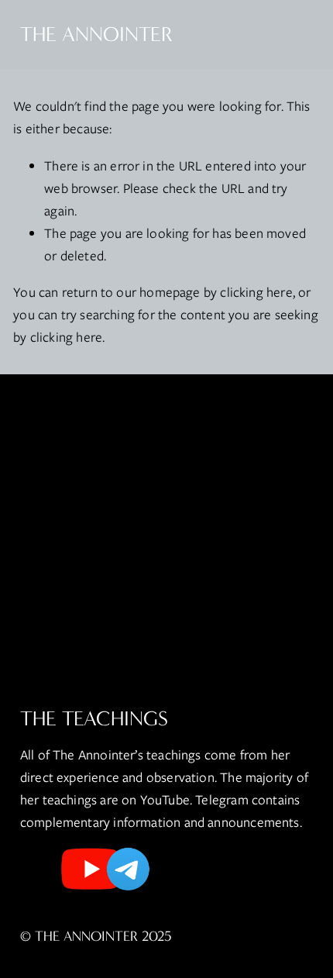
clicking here (256, 291)
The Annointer (96, 34)
